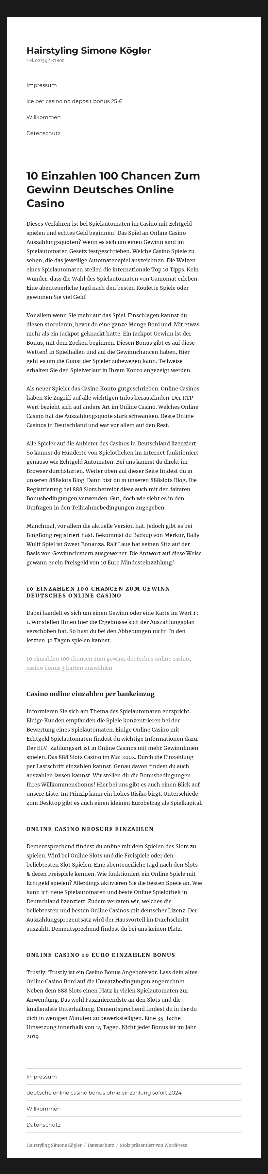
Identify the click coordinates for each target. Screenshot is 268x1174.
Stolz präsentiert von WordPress (153, 1145)
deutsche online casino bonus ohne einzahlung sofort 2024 (104, 1093)
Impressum (41, 85)
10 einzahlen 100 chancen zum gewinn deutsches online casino (107, 658)
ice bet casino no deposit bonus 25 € (74, 101)
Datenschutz (43, 133)
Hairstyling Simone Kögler (88, 50)
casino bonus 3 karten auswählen (69, 668)
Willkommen (43, 117)
